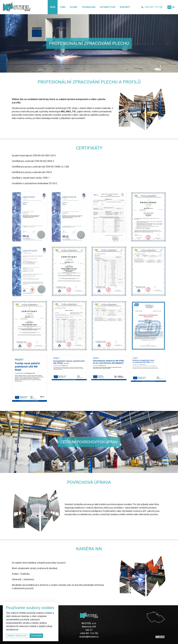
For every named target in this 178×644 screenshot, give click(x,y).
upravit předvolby (17, 636)
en (173, 7)
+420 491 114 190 (153, 7)
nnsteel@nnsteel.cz (89, 636)
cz (169, 7)
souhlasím (36, 636)
